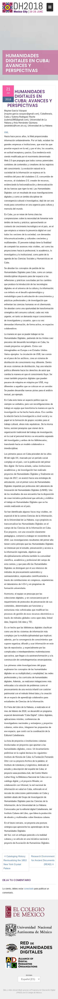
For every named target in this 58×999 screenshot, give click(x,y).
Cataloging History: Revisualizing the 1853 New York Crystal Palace (15, 862)
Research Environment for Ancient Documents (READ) (42, 860)
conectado (29, 888)
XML (6, 132)
